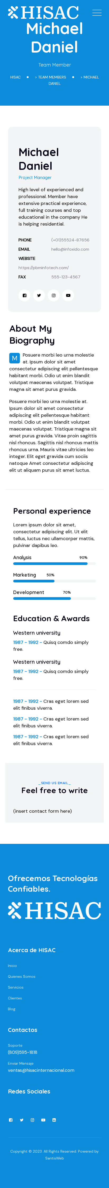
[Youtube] (68, 295)
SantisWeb (54, 1158)
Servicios (16, 987)
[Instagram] (54, 295)
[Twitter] (39, 295)
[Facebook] (24, 295)
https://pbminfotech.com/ (44, 267)
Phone (25, 240)
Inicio (12, 965)
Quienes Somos (21, 976)
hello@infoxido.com (70, 249)
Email (24, 249)
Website (27, 258)
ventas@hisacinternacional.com (41, 1070)
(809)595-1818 (22, 1052)
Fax (22, 277)
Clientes (15, 998)
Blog (11, 1009)
